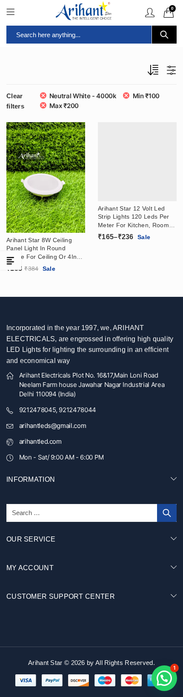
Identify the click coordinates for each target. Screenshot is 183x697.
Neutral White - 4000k (83, 96)
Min (146, 96)
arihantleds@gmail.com (52, 426)
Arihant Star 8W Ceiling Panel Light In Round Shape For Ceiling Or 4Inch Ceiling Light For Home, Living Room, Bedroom (44, 249)
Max (64, 106)
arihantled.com (40, 441)
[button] (164, 678)
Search (164, 35)
